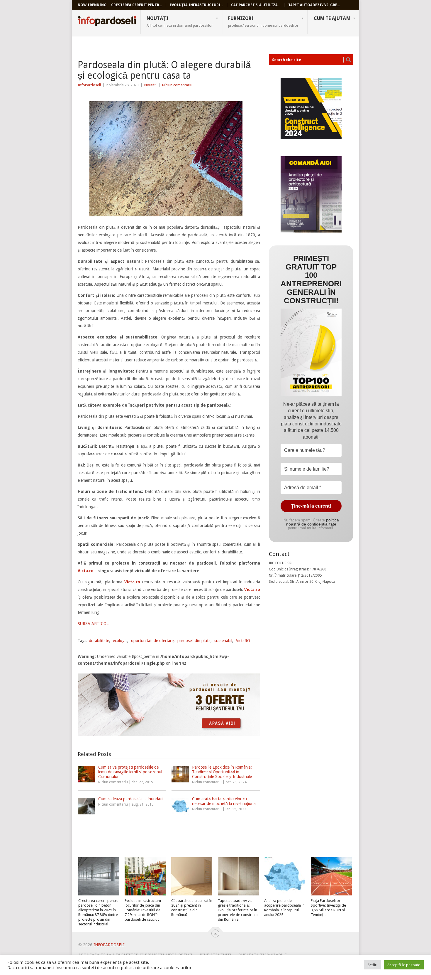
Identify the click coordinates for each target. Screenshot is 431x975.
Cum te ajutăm (332, 18)
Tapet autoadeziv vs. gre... (314, 5)
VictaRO (243, 640)
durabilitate (99, 640)
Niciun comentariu (177, 85)
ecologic (120, 640)
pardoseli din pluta (194, 640)
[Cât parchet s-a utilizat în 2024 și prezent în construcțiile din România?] (191, 876)
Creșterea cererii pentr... (136, 5)
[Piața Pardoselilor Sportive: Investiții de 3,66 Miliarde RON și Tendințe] (331, 876)
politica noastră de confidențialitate (312, 522)
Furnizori (263, 21)
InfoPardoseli (107, 22)
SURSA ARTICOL (93, 623)
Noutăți (180, 21)
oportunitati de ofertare (152, 640)
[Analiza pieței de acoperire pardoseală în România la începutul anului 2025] (284, 876)
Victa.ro (86, 570)
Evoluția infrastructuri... (196, 5)
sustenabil (223, 640)
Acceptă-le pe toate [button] (403, 965)
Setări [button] (372, 965)
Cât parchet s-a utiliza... (255, 5)
